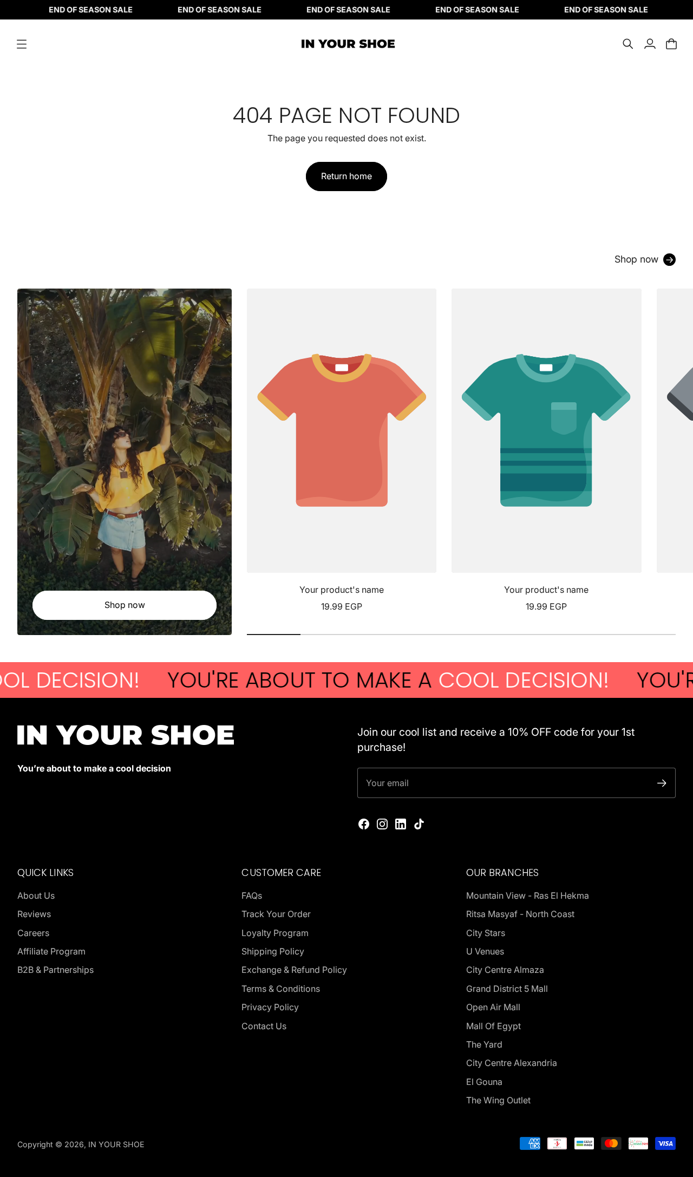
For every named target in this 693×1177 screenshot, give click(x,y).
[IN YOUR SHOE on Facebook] (363, 824)
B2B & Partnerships (55, 969)
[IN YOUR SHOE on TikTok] (419, 824)
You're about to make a (348, 680)
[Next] (663, 451)
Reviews (34, 913)
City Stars (485, 932)
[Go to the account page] (650, 44)
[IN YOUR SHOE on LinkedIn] (400, 824)
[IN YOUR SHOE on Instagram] (382, 824)
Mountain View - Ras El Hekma (527, 895)
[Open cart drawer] (671, 44)
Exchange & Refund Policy (294, 969)
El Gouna (484, 1081)
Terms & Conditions (280, 988)
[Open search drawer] (628, 44)
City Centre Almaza (505, 969)
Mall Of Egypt (493, 1026)
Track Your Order (276, 913)
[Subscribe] (662, 783)
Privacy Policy (270, 1007)
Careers (33, 932)
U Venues (485, 951)
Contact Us (263, 1026)
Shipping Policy (272, 951)
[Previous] (260, 451)
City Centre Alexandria (511, 1062)
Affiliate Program (51, 951)
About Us (36, 895)
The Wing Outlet (498, 1100)
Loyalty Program (275, 932)
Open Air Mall (493, 1007)
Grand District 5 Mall (507, 988)
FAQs (251, 895)
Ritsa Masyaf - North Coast (520, 913)
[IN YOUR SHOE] (346, 44)
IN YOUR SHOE (116, 1144)
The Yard (484, 1044)
